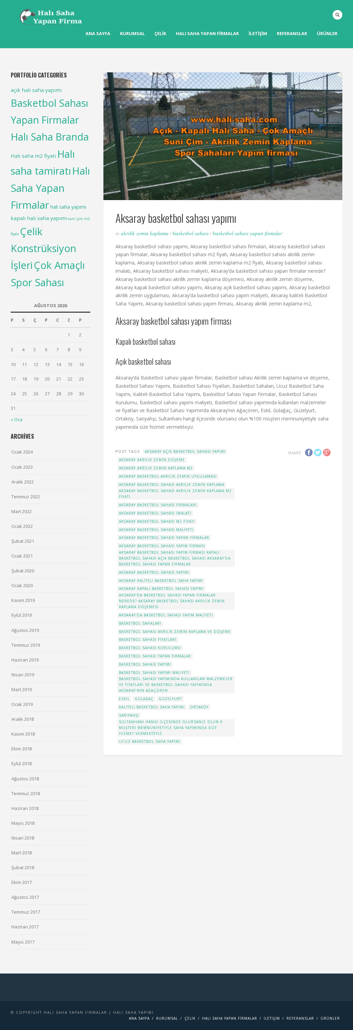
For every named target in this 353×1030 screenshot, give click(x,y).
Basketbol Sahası (191, 233)
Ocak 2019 (22, 704)
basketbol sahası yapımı (145, 664)
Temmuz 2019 (25, 645)
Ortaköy (199, 707)
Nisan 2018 (22, 838)
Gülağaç (144, 698)
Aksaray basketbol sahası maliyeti (156, 529)
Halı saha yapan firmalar (207, 33)
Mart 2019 (21, 689)
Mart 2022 (21, 511)
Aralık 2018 (22, 719)
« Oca (16, 419)
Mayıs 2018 (22, 823)
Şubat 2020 (22, 571)
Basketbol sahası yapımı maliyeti (154, 672)
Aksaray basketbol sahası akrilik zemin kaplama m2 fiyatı (175, 493)
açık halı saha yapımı (36, 89)
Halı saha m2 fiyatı (33, 155)
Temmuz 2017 (25, 912)
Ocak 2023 (22, 467)
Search (337, 15)
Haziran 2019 (25, 660)
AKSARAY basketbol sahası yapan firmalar (164, 537)
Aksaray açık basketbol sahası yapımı (185, 451)
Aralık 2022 (22, 482)
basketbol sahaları (140, 623)
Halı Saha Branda (50, 136)
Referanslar (292, 33)
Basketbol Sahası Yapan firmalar (247, 233)
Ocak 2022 (22, 526)
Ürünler (327, 33)
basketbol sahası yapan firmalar (155, 656)
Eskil (124, 698)
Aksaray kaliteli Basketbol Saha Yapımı (161, 580)
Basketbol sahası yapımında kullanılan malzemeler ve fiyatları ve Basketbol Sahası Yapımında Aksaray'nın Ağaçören (176, 684)
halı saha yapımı (68, 207)
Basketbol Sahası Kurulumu (150, 647)
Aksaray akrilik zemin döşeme (152, 459)
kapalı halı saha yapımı (39, 218)
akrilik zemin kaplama (145, 233)
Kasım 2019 (23, 600)
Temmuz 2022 (25, 496)
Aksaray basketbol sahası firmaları (158, 504)
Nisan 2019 (22, 675)
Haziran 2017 (25, 927)
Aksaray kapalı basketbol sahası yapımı (161, 588)
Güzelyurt (170, 698)
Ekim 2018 (21, 749)
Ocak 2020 (22, 585)
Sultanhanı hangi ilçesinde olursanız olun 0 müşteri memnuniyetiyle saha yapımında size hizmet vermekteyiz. (171, 727)
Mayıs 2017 (22, 942)
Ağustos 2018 (25, 779)
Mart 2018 (21, 853)
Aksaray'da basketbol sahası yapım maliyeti (166, 615)
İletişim (258, 33)
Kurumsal (132, 33)
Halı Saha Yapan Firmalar (50, 188)
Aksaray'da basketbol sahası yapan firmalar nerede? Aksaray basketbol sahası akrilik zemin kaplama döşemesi (172, 601)
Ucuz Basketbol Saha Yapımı (149, 741)
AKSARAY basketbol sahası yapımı (154, 572)
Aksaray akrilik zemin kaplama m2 (156, 468)
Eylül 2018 (21, 763)
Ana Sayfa (97, 33)
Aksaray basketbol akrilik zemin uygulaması (168, 476)
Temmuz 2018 (25, 793)
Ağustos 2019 (25, 630)
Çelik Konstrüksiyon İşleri (43, 248)
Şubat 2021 (22, 541)
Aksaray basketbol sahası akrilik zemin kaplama (171, 484)
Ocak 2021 (22, 556)
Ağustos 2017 (25, 897)
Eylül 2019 (21, 615)
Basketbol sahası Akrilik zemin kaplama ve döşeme (175, 631)
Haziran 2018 (25, 808)
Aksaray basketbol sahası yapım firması (162, 545)
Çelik (160, 33)
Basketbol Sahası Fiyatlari (147, 639)
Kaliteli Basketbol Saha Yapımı (152, 707)
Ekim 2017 (21, 882)
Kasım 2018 (23, 734)
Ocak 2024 (22, 452)
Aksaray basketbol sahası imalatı (155, 513)
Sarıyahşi (129, 715)
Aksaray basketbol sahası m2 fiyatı (157, 521)
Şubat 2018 (22, 867)
